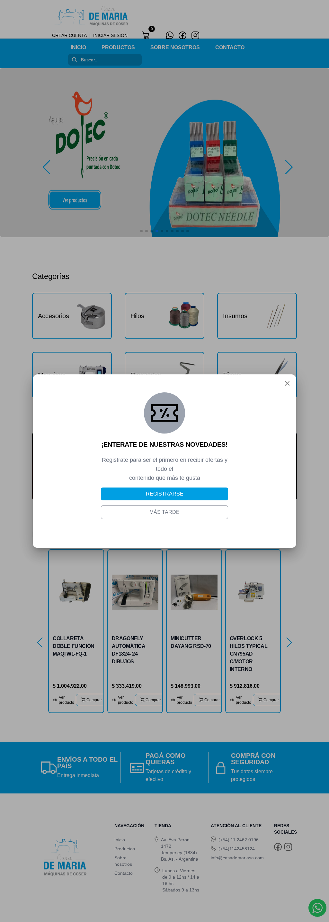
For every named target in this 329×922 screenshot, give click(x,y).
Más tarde (164, 512)
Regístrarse (164, 494)
